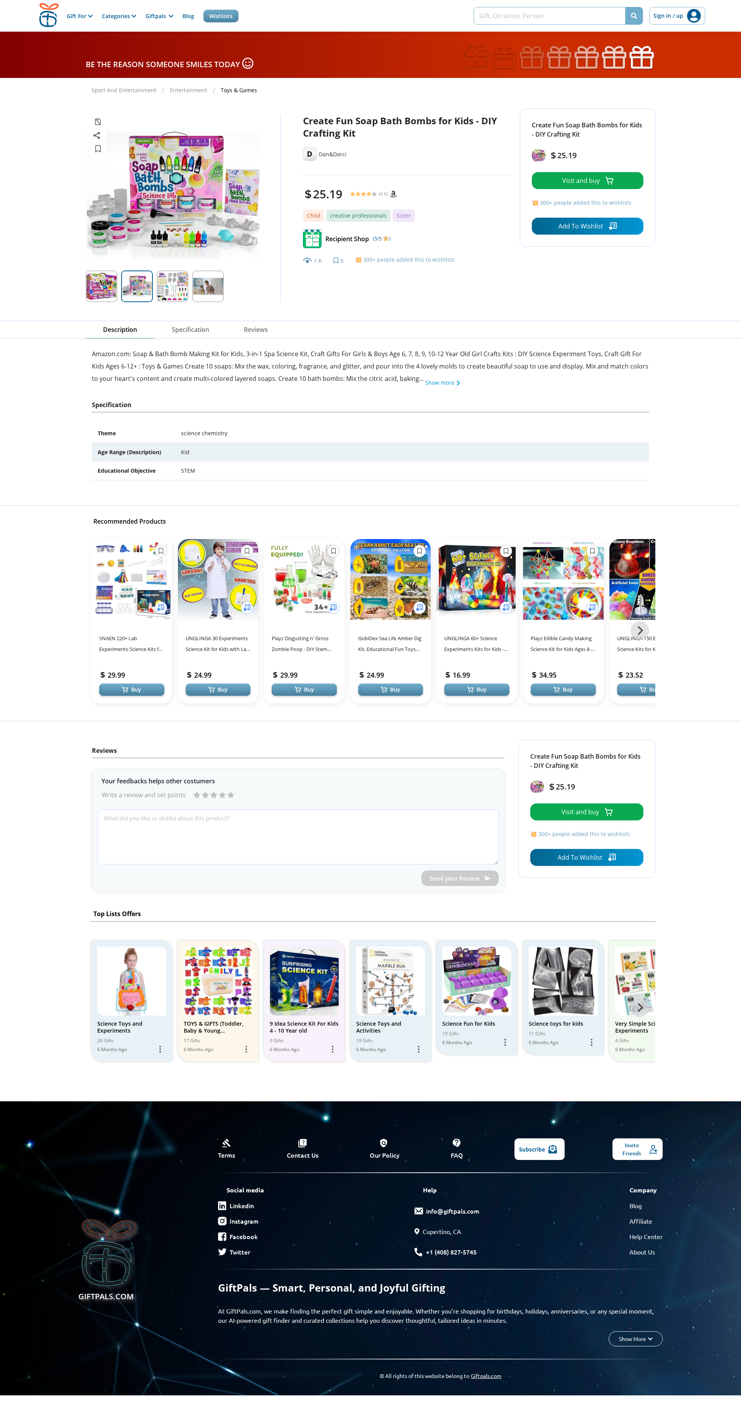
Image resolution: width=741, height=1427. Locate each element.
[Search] (634, 16)
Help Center (646, 1236)
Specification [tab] (190, 329)
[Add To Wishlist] (161, 608)
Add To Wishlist (580, 226)
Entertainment (188, 90)
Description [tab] (120, 329)
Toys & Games (239, 90)
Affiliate (640, 1221)
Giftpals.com (486, 1375)
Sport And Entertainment (123, 90)
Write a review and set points (144, 795)
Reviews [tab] (256, 329)
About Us (642, 1252)
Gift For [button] (77, 16)
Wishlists (221, 16)
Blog (188, 16)
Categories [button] (117, 16)
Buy (136, 689)
